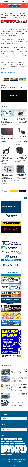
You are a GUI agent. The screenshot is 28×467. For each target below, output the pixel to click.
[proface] (11, 326)
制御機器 (23, 445)
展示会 (21, 447)
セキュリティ (20, 441)
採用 (25, 447)
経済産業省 (4, 452)
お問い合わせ (18, 461)
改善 (9, 450)
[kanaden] (22, 80)
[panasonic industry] (11, 218)
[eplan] (22, 191)
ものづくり (9, 439)
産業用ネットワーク (18, 17)
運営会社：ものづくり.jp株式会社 (20, 459)
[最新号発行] (11, 357)
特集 (3, 17)
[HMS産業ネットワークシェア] (11, 239)
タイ (9, 17)
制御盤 (3, 447)
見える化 (17, 452)
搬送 (6, 450)
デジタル (15, 443)
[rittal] (11, 311)
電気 (10, 454)
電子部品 (6, 454)
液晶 (15, 450)
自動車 (8, 452)
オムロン (20, 439)
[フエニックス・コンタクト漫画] (11, 282)
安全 (18, 447)
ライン (3, 445)
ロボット (12, 17)
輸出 (21, 452)
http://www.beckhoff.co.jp (8, 72)
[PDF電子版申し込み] (14, 23)
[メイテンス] (5, 80)
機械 (12, 450)
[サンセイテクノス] (11, 275)
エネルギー (15, 439)
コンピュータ (9, 441)
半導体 (14, 447)
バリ (23, 443)
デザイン (10, 443)
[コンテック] (11, 254)
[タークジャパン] (14, 191)
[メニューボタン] (26, 1)
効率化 (7, 447)
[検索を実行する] (25, 198)
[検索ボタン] (23, 1)
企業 (19, 445)
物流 (25, 450)
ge (3, 87)
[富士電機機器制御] (11, 261)
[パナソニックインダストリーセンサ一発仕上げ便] (11, 290)
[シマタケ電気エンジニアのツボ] (11, 318)
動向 (10, 447)
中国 (16, 445)
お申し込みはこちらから (14, 6)
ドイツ (20, 443)
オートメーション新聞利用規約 (7, 459)
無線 (22, 450)
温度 (19, 450)
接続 (2, 450)
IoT (4, 439)
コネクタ (3, 441)
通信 (24, 17)
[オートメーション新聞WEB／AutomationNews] (4, 1)
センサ (3, 443)
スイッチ (14, 441)
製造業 (12, 452)
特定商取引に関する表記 (11, 461)
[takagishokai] (14, 80)
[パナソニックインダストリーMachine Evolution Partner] (11, 304)
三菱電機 (12, 445)
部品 (2, 454)
